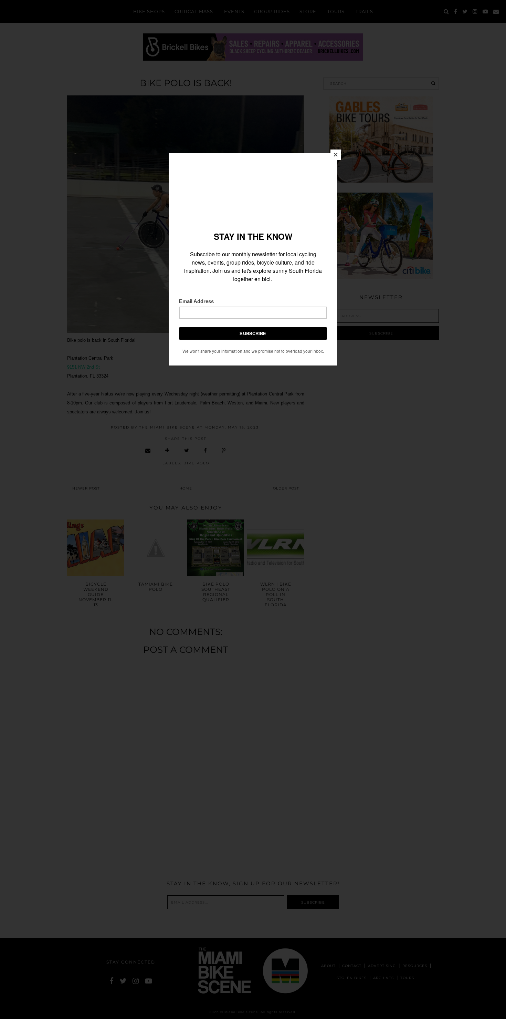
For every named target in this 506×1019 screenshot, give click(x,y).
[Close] (335, 155)
